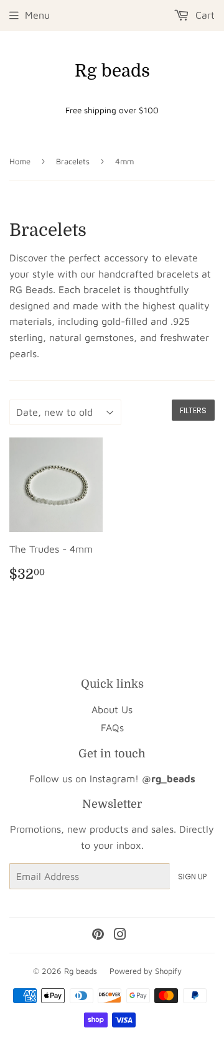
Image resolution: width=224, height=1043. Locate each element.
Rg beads (112, 71)
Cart (203, 15)
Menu (37, 15)
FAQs (112, 727)
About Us (112, 709)
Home (19, 161)
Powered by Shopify (146, 971)
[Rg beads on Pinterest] (98, 935)
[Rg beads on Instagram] (120, 935)
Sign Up (192, 876)
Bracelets (73, 161)
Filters (193, 410)
